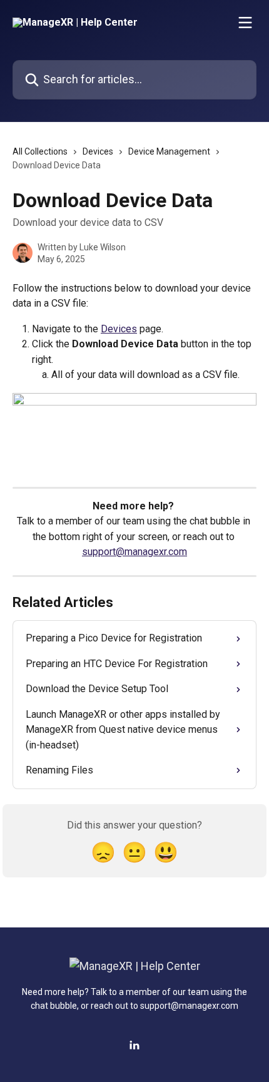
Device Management (169, 151)
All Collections (40, 151)
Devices (98, 151)
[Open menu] (245, 22)
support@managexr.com (134, 552)
